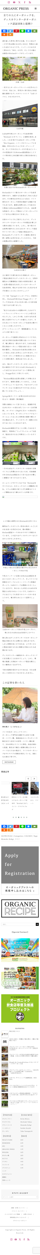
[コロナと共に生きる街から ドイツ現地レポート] (20, 788)
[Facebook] (4, 31)
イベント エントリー (18, 1211)
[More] (10, 34)
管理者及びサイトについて (18, 1217)
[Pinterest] (16, 31)
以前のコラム (7, 219)
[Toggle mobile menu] (36, 8)
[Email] (34, 31)
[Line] (22, 31)
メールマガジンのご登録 (12, 1214)
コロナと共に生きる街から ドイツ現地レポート (20, 800)
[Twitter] (10, 31)
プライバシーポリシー (20, 1220)
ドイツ (17, 839)
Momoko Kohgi (7, 839)
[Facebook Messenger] (28, 31)
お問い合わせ (27, 1214)
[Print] (4, 34)
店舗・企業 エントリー (18, 1208)
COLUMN (28, 836)
